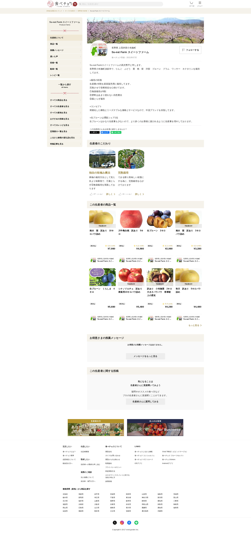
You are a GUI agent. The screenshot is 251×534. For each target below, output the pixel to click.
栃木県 (65, 497)
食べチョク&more (168, 459)
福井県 (81, 501)
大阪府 (96, 504)
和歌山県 (145, 504)
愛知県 (160, 501)
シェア (106, 132)
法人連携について (87, 477)
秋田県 (128, 494)
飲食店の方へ (67, 463)
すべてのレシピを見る (59, 125)
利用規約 (108, 463)
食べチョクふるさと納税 (143, 452)
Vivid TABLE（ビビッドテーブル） (175, 452)
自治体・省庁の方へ (88, 481)
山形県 (144, 494)
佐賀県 (65, 511)
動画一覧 (54, 69)
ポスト (95, 132)
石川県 (65, 501)
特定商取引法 (110, 471)
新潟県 (160, 497)
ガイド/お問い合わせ (112, 455)
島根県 (175, 504)
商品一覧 (54, 44)
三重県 (175, 501)
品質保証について (69, 459)
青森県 (81, 494)
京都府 (81, 504)
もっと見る (194, 325)
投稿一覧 (54, 63)
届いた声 (54, 56)
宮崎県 (128, 511)
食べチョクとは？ (69, 452)
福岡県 (175, 508)
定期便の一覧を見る (58, 131)
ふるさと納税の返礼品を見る (62, 138)
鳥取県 (160, 504)
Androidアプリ (167, 463)
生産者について (57, 38)
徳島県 (112, 508)
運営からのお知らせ (112, 459)
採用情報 (108, 481)
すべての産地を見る (58, 113)
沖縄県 (160, 511)
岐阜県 (128, 501)
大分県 (112, 511)
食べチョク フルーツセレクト (173, 455)
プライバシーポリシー (113, 467)
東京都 (128, 497)
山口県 (96, 508)
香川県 (128, 508)
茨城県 (175, 494)
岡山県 (65, 508)
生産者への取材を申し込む (90, 464)
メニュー (199, 6)
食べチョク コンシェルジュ (145, 455)
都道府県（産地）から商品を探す (76, 489)
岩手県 (96, 494)
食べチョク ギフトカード (144, 459)
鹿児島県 (145, 511)
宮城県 (112, 494)
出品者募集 (85, 452)
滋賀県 (65, 504)
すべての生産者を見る (59, 106)
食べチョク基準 (68, 455)
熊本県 (96, 511)
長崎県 (81, 511)
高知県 (160, 508)
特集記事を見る (57, 144)
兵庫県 (112, 504)
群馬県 (81, 497)
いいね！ (98, 194)
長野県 (112, 501)
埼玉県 (96, 497)
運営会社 (108, 452)
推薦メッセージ (57, 50)
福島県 (160, 494)
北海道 (65, 494)
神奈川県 (145, 497)
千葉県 (112, 497)
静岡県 (144, 501)
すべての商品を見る (58, 100)
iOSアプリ (138, 463)
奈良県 (128, 504)
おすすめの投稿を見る (59, 119)
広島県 (81, 508)
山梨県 (96, 501)
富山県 (175, 497)
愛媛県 (144, 508)
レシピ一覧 (55, 75)
